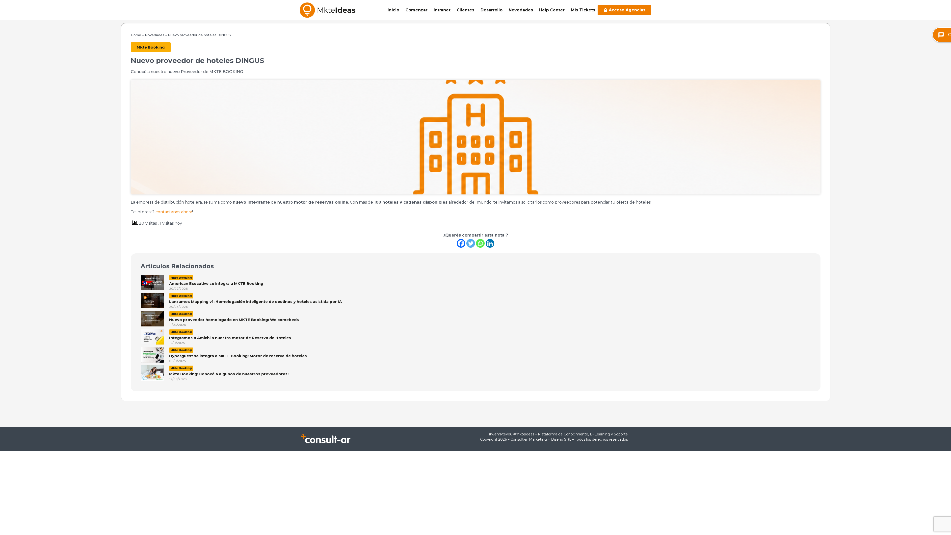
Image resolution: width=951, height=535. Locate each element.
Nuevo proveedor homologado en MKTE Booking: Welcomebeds (234, 319)
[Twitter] (470, 243)
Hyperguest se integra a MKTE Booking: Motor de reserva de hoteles (238, 355)
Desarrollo (491, 10)
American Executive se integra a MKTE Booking (216, 283)
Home (136, 35)
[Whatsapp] (480, 243)
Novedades (521, 10)
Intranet (442, 10)
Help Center (552, 10)
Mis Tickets (583, 10)
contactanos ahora (174, 212)
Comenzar (416, 10)
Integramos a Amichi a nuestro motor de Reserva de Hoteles (230, 337)
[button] (151, 47)
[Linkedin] (490, 243)
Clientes (465, 10)
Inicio (393, 10)
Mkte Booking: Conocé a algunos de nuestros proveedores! (229, 374)
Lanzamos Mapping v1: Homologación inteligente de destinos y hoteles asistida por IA (255, 301)
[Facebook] (461, 243)
